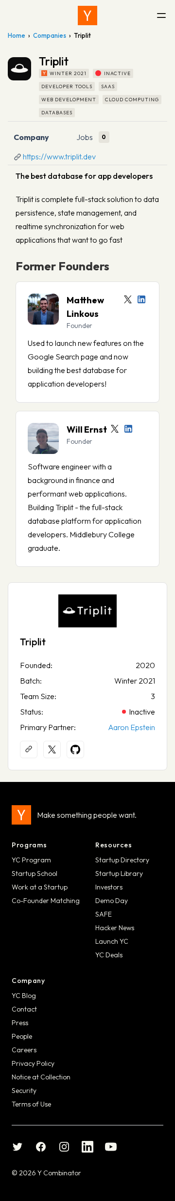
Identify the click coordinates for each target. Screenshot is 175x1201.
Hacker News (114, 927)
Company (31, 137)
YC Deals (108, 955)
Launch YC (111, 941)
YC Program (31, 860)
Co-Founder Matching (46, 900)
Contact (24, 1009)
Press (20, 1022)
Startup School (34, 873)
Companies (49, 35)
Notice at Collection (41, 1077)
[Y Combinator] (87, 15)
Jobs (84, 137)
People (22, 1036)
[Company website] (28, 749)
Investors (108, 887)
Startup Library (119, 873)
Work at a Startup (40, 887)
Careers (24, 1049)
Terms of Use (31, 1104)
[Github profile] (75, 749)
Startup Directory (122, 860)
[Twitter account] (128, 299)
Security (24, 1090)
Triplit (33, 642)
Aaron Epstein (131, 727)
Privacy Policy (33, 1063)
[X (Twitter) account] (52, 749)
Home (16, 35)
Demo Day (111, 900)
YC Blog (24, 995)
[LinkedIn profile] (141, 299)
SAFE (103, 914)
